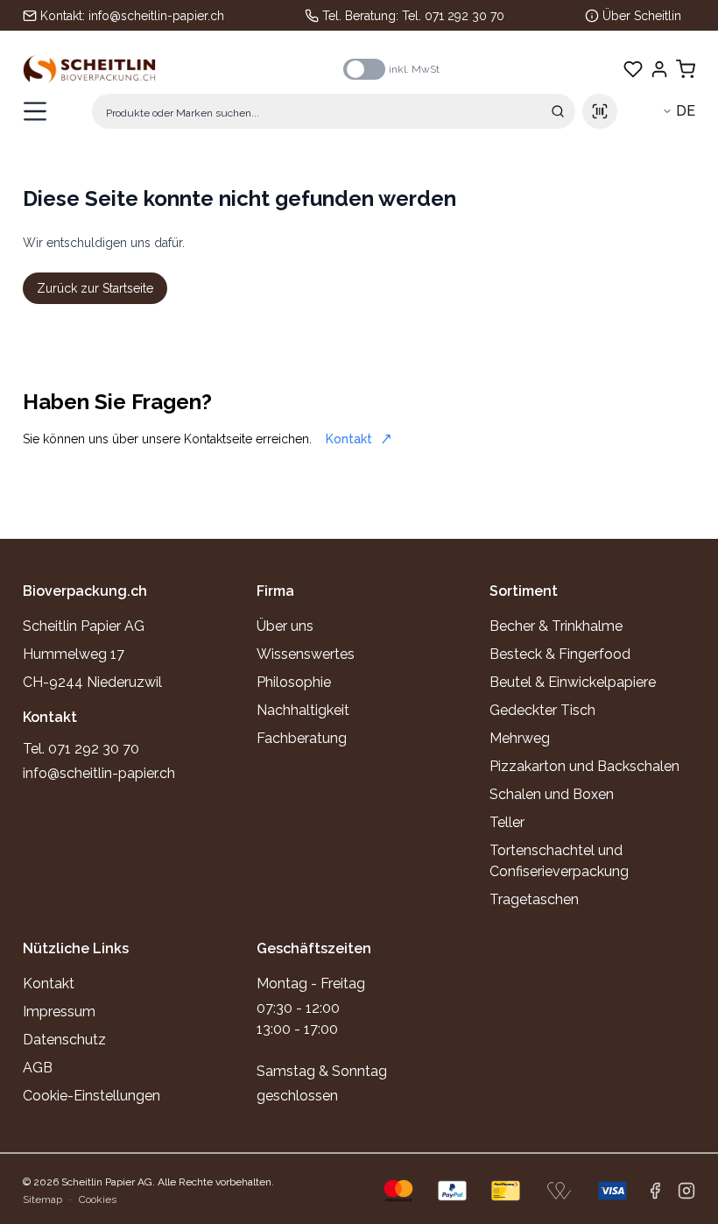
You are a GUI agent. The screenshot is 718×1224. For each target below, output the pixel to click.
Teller (506, 822)
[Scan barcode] (599, 111)
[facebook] (655, 1190)
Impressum (59, 1011)
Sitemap (42, 1199)
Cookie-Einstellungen (91, 1095)
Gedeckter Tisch (542, 710)
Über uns (285, 626)
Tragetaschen (534, 899)
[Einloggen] (659, 69)
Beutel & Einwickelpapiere (572, 682)
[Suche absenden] (557, 111)
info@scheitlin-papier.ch (156, 16)
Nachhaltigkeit (303, 710)
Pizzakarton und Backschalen (584, 766)
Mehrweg (519, 738)
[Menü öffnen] (35, 111)
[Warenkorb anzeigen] (685, 69)
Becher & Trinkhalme (556, 626)
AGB (38, 1067)
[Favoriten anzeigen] (633, 69)
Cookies (97, 1199)
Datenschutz (64, 1039)
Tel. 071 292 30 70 (453, 16)
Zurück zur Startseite (95, 288)
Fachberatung (302, 738)
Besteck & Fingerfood (559, 654)
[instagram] (686, 1190)
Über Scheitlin (641, 16)
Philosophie (294, 682)
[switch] (364, 69)
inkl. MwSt (414, 69)
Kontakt (349, 439)
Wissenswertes (306, 654)
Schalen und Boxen (551, 794)
